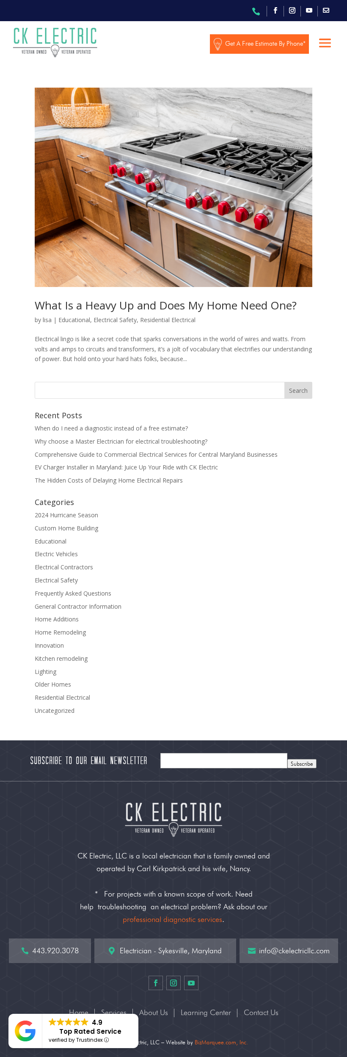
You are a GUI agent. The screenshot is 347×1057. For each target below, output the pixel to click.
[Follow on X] (325, 10)
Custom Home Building (66, 528)
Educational (74, 320)
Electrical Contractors (64, 567)
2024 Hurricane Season (66, 515)
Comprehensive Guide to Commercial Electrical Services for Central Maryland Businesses (156, 454)
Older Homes (53, 684)
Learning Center (206, 1013)
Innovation (49, 645)
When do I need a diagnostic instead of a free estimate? (111, 428)
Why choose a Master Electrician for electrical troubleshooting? (121, 441)
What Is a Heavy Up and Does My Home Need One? (166, 305)
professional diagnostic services (172, 919)
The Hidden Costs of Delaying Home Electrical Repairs (109, 480)
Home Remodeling (60, 632)
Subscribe (302, 763)
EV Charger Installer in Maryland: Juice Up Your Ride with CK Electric (126, 467)
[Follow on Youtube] (309, 10)
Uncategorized (54, 711)
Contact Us (261, 1013)
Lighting (45, 672)
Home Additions (57, 619)
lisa (47, 320)
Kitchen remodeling (61, 658)
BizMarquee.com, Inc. (221, 1042)
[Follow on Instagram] (292, 10)
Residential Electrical (168, 320)
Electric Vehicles (56, 554)
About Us (153, 1013)
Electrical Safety (115, 320)
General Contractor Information (78, 606)
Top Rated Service (90, 1031)
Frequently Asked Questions (73, 593)
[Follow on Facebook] (275, 10)
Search (298, 390)
